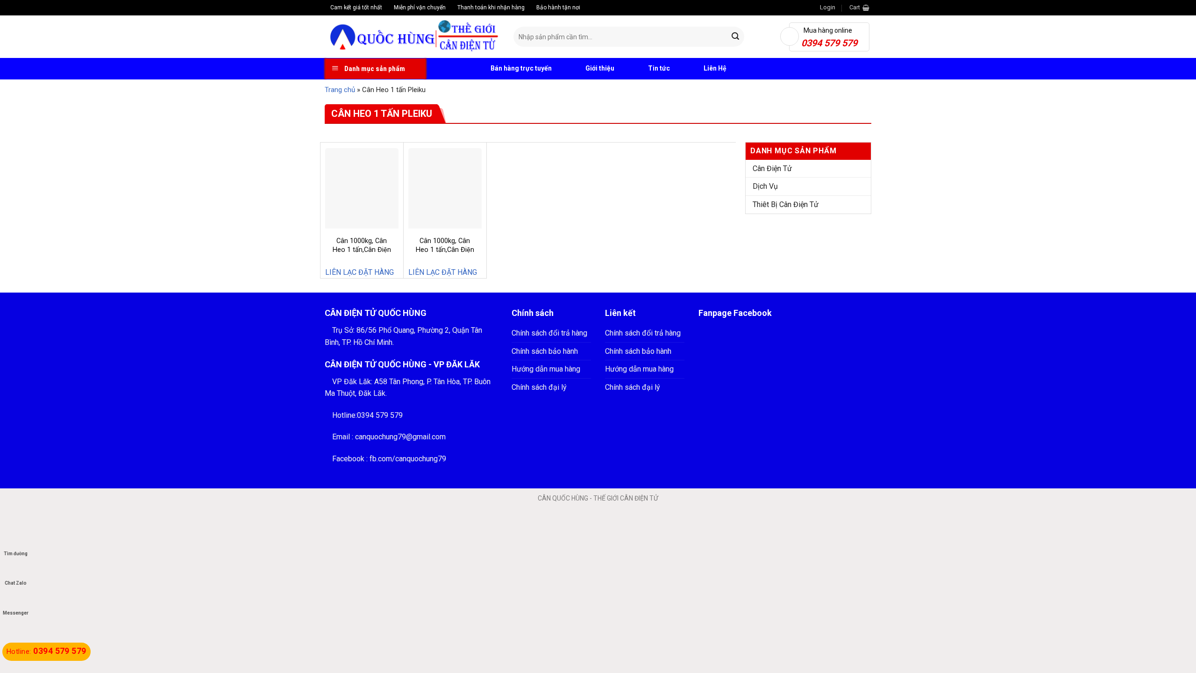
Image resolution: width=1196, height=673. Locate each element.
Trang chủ (340, 90)
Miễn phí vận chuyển (419, 7)
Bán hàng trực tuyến (520, 68)
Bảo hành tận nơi (557, 7)
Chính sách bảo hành (545, 351)
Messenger (15, 613)
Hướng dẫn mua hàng (546, 369)
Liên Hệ (715, 68)
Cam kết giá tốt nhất (355, 7)
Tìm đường (16, 553)
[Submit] (736, 37)
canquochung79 (420, 458)
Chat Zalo (16, 583)
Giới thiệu (599, 68)
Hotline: (46, 651)
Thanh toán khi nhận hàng (490, 7)
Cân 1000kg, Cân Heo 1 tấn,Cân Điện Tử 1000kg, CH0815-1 (361, 254)
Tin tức (659, 68)
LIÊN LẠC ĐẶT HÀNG (359, 272)
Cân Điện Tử (772, 168)
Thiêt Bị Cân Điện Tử (786, 204)
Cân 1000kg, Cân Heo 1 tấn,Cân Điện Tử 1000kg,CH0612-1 (445, 249)
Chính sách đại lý (539, 387)
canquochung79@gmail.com (400, 436)
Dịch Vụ (765, 186)
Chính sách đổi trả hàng (549, 333)
